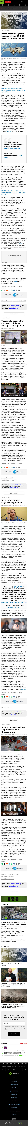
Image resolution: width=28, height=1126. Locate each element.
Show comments (14, 313)
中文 (26, 1063)
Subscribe (14, 1034)
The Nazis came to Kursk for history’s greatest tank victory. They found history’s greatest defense (13, 1006)
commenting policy (16, 305)
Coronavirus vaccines (7, 876)
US (15, 480)
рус (11, 1063)
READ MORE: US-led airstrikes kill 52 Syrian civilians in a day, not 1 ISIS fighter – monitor (13, 192)
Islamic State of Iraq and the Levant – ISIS (13, 301)
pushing (20, 243)
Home (3, 30)
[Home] (2, 2)
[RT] (4, 1066)
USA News (8, 30)
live (8, 1)
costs (15, 281)
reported (8, 131)
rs (22, 1063)
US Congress (5, 707)
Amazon (3, 874)
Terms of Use (14, 1094)
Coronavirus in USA (7, 478)
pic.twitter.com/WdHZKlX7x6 (16, 602)
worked (21, 670)
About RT (14, 1101)
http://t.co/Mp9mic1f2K (12, 148)
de (15, 1063)
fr (18, 1063)
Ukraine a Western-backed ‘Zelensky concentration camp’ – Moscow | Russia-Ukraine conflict (13, 8)
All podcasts (23, 1043)
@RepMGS (18, 587)
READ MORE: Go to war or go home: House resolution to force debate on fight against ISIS (13, 90)
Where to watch (14, 1084)
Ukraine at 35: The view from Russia (11, 964)
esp (7, 1063)
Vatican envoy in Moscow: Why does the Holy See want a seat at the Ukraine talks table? (13, 985)
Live (14, 1077)
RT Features (5, 946)
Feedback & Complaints (14, 1111)
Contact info (14, 1107)
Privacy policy (14, 1097)
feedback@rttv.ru (13, 308)
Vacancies (14, 1114)
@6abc (3, 602)
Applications (14, 1081)
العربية (2, 1063)
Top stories (4, 904)
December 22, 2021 (14, 607)
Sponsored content (14, 1091)
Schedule (14, 1087)
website (23, 689)
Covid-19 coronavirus (7, 480)
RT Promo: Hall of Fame (14, 1104)
